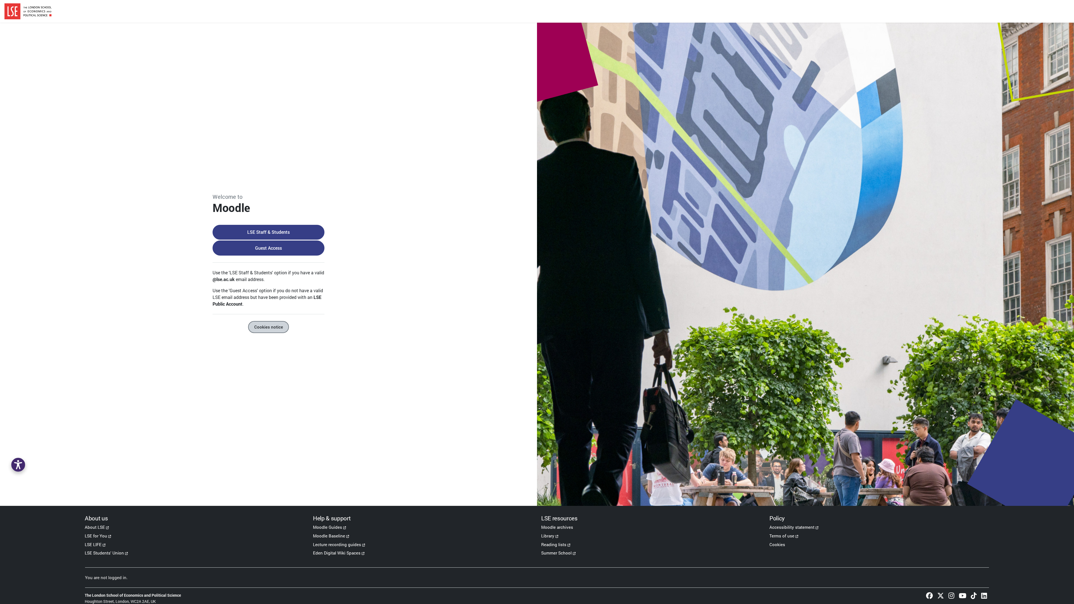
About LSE (95, 527)
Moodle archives (557, 527)
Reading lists (553, 544)
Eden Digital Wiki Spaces (337, 553)
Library (547, 536)
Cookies (777, 544)
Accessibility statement (791, 527)
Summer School (556, 553)
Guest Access (268, 248)
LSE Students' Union (104, 553)
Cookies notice (268, 327)
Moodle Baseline (329, 536)
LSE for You (96, 536)
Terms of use (781, 536)
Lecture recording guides (337, 544)
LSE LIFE (93, 544)
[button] (18, 465)
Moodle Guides (327, 527)
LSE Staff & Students (268, 232)
